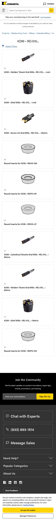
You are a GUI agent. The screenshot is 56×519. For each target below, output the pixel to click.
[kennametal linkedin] (10, 482)
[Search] (51, 10)
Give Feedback (11, 490)
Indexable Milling (43, 33)
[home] (9, 4)
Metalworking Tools (19, 33)
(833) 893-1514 (22, 429)
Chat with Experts (25, 416)
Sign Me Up (44, 396)
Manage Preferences (28, 516)
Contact (50, 3)
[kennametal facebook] (4, 482)
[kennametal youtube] (15, 482)
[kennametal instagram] (20, 482)
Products (5, 33)
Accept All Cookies (28, 510)
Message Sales (23, 442)
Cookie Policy (28, 505)
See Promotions (46, 17)
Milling (31, 33)
